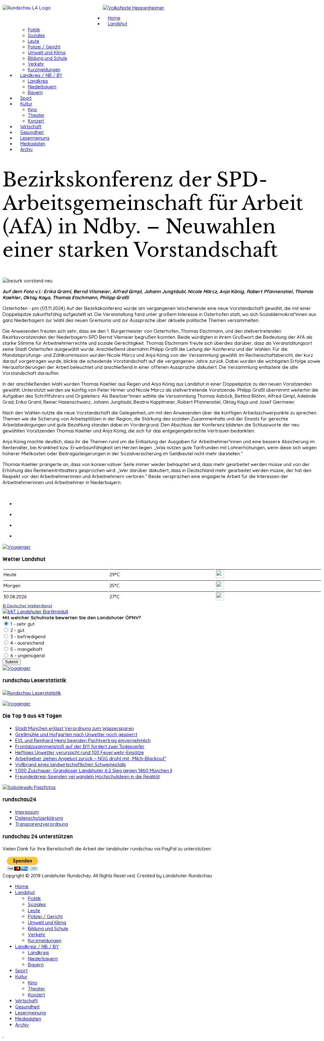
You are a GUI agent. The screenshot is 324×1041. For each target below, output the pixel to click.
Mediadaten (32, 144)
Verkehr (36, 64)
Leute (33, 41)
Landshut (117, 24)
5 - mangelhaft (25, 649)
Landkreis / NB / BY (41, 75)
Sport (26, 98)
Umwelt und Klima (46, 52)
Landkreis (38, 81)
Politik (34, 30)
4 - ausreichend (26, 643)
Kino (32, 109)
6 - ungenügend (27, 656)
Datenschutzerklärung (39, 818)
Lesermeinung (34, 138)
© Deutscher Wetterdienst (27, 605)
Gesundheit (32, 132)
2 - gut (16, 630)
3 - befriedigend (27, 637)
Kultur (26, 104)
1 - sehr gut (21, 624)
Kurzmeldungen (44, 70)
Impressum (27, 812)
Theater (36, 115)
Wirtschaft (30, 126)
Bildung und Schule (47, 58)
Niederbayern (42, 87)
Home (114, 18)
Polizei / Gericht (44, 47)
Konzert (36, 121)
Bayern (35, 92)
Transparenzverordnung (41, 824)
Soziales (36, 35)
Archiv (26, 149)
